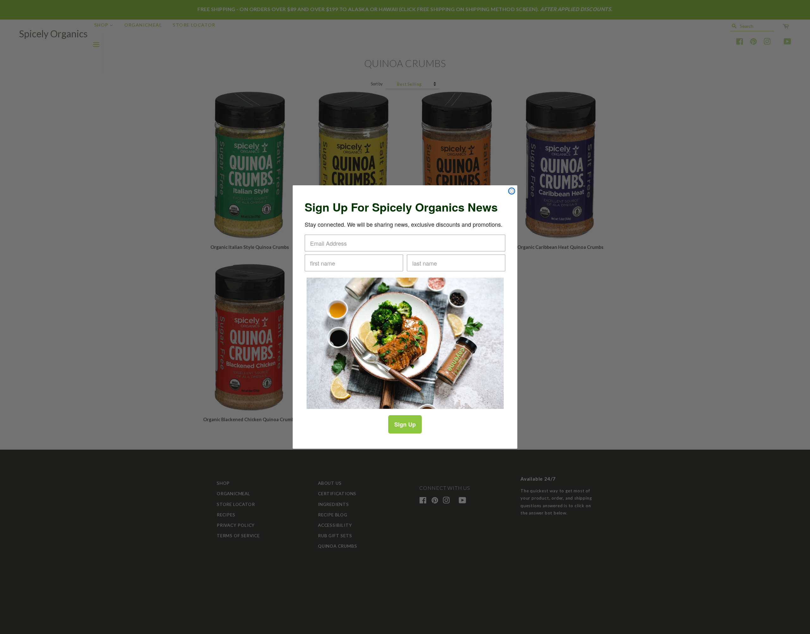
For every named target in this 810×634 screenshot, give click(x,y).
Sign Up (405, 424)
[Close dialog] (511, 191)
